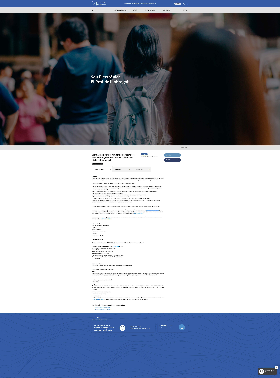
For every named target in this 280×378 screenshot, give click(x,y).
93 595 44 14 (137, 326)
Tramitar (168, 160)
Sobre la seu (166, 10)
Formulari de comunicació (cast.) (103, 309)
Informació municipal (120, 10)
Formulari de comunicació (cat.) (102, 307)
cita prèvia (116, 246)
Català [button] (185, 10)
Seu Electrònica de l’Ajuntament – (140, 3)
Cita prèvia (177, 3)
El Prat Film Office (138, 213)
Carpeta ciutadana (150, 10)
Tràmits (135, 10)
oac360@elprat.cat (144, 328)
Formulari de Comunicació (152, 210)
